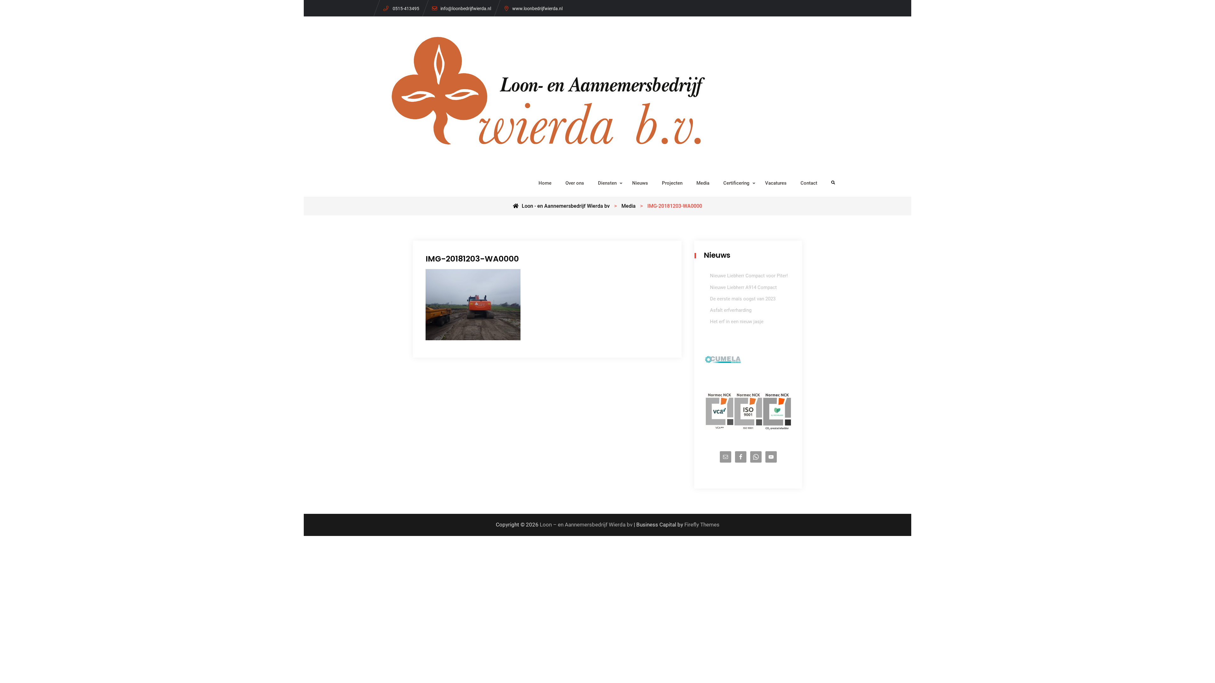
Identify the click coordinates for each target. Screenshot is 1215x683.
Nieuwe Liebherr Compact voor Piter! (749, 276)
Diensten (607, 183)
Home (545, 183)
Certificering (736, 183)
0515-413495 (406, 8)
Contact (809, 183)
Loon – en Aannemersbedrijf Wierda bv (586, 524)
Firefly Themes (702, 524)
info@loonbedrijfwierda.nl (465, 8)
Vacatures (776, 183)
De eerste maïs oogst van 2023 (743, 299)
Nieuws (640, 183)
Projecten (672, 183)
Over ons (574, 183)
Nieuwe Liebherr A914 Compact (743, 287)
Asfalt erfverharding (730, 310)
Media (702, 183)
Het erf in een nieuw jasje (736, 321)
